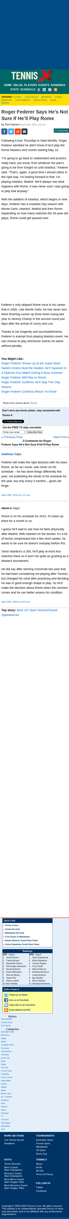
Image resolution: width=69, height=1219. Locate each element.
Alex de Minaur (13, 975)
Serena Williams (22, 100)
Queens (4, 1107)
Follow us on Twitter (18, 995)
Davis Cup (5, 1058)
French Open (6, 1071)
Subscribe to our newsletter (22, 1005)
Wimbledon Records (14, 933)
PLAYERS (30, 85)
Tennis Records (12, 929)
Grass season (7, 1077)
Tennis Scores (12, 925)
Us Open (17, 97)
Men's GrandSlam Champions (13, 1168)
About (39, 1163)
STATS (14, 89)
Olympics (5, 1100)
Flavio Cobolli (12, 981)
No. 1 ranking (6, 1097)
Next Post (59, 437)
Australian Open (7, 1032)
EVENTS (43, 85)
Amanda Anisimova (41, 983)
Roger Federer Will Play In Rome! (23, 377)
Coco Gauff (37, 966)
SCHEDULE (28, 89)
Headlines (9, 1143)
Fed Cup (4, 1067)
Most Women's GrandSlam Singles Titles (15, 1186)
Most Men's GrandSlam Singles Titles (14, 1180)
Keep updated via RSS (19, 1010)
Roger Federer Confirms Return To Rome (29, 391)
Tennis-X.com (34, 1206)
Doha (3, 1061)
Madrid (4, 1087)
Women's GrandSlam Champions (13, 1174)
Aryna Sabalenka (40, 957)
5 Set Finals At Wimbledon (17, 937)
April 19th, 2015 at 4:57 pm (15, 601)
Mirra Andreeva (39, 969)
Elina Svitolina (38, 981)
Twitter (39, 1187)
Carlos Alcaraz (31, 97)
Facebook (41, 1191)
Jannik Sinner (12, 957)
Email (39, 1167)
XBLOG (18, 85)
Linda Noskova (39, 975)
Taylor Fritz (11, 978)
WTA (3, 1129)
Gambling (5, 1074)
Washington (6, 1123)
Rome (34, 403)
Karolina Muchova (40, 972)
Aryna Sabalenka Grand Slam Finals (22, 944)
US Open (5, 1119)
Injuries (4, 1084)
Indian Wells (6, 1081)
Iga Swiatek (37, 978)
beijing (3, 1038)
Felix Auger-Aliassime (16, 966)
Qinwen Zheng (40, 100)
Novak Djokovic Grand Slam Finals (21, 940)
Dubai (3, 1064)
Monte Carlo (6, 1094)
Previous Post (13, 437)
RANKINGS (58, 85)
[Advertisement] (34, 34)
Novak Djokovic (13, 969)
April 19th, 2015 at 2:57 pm (15, 495)
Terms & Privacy (44, 1174)
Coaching (5, 1054)
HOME (8, 85)
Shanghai (5, 1113)
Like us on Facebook (19, 1000)
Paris (3, 1103)
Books (3, 1042)
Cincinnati (5, 1048)
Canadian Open (7, 1045)
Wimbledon (46, 97)
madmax (7, 454)
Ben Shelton (11, 983)
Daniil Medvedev (14, 972)
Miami (3, 1090)
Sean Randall (6, 1019)
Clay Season (6, 1051)
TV (2, 1116)
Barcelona (5, 1035)
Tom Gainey (6, 1026)
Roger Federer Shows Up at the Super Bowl (30, 363)
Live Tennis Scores (14, 1140)
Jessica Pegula (39, 963)
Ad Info (40, 1170)
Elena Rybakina (39, 960)
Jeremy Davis (6, 1022)
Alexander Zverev (14, 963)
